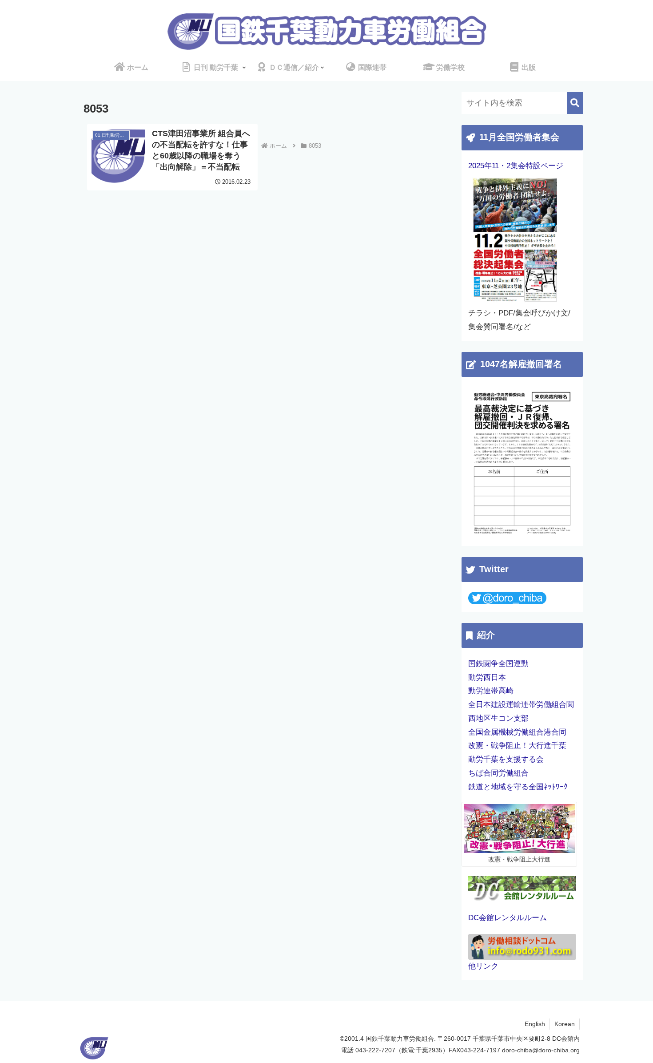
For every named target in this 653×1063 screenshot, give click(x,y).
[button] (575, 103)
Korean (564, 1023)
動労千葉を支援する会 (506, 759)
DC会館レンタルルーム (507, 917)
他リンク (483, 966)
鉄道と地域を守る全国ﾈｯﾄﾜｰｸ (518, 787)
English (535, 1023)
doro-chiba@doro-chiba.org (541, 1050)
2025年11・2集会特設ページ (515, 166)
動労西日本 (487, 677)
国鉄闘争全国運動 (498, 663)
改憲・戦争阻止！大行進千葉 (517, 745)
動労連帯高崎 (491, 691)
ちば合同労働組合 (498, 773)
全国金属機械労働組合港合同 (517, 732)
